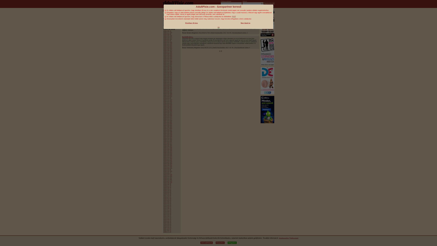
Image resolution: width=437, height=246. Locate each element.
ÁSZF (234, 16)
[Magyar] (218, 27)
